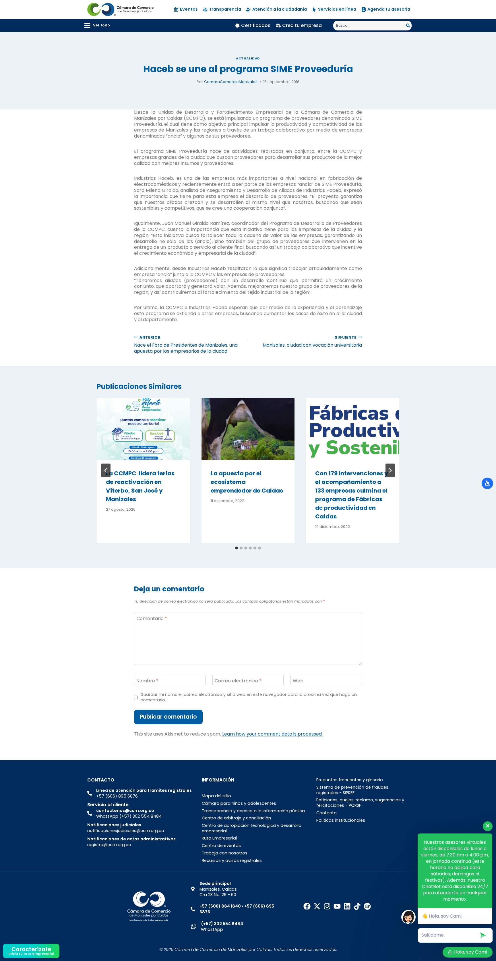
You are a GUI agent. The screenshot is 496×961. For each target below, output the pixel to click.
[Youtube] (337, 906)
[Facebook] (307, 906)
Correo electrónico (238, 681)
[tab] (236, 548)
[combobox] (369, 25)
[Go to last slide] (106, 470)
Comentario (151, 619)
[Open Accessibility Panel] (487, 483)
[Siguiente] (390, 470)
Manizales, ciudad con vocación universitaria (312, 341)
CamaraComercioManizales (230, 81)
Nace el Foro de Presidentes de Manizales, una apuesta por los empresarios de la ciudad (186, 344)
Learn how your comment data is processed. (272, 734)
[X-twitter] (317, 906)
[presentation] (143, 429)
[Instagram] (327, 906)
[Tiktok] (357, 906)
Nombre (147, 681)
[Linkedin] (347, 906)
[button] (97, 25)
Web (298, 681)
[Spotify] (367, 906)
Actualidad (248, 58)
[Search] (409, 25)
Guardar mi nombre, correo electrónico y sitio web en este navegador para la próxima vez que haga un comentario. (248, 697)
